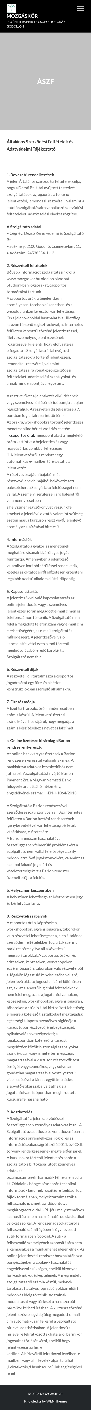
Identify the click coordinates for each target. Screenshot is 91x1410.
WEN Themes (56, 1401)
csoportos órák (22, 435)
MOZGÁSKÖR (22, 16)
